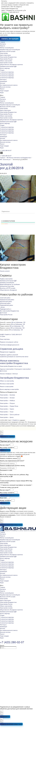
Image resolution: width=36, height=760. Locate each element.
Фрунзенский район (6, 301)
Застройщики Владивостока (14, 377)
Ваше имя (3, 498)
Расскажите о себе (6, 470)
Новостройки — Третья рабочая (9, 414)
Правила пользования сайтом (9, 342)
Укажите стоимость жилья (8, 458)
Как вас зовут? (5, 445)
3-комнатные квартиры (7, 76)
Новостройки (4, 53)
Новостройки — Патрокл (7, 403)
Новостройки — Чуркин (7, 409)
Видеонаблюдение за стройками (10, 284)
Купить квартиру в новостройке (9, 389)
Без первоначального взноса (8, 85)
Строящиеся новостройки (22, 369)
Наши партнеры (5, 339)
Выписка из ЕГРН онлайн (7, 51)
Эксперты (3, 44)
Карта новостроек (5, 55)
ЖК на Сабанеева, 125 (18, 322)
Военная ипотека (5, 87)
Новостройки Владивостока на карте (11, 366)
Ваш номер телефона (7, 447)
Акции (2, 92)
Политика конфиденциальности (9, 345)
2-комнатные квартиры (7, 74)
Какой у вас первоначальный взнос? (12, 461)
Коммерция (3, 81)
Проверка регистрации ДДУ (8, 66)
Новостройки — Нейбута (7, 400)
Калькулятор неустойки (7, 286)
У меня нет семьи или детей (9, 487)
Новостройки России (6, 59)
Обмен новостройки (6, 61)
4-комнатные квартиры (7, 77)
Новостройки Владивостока (8, 57)
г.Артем (2, 307)
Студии (2, 70)
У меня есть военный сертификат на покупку (16, 485)
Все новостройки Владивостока (9, 311)
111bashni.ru (15, 420)
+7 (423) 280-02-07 (5, 150)
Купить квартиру (5, 68)
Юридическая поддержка (7, 352)
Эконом (2, 374)
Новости (2, 46)
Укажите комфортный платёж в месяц (12, 465)
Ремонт (2, 89)
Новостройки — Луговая (7, 398)
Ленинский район (5, 303)
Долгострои (3, 313)
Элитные (15, 374)
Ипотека (2, 83)
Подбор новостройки (6, 279)
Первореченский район (7, 299)
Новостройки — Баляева (7, 395)
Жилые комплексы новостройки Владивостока (14, 362)
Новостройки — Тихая (6, 412)
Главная (2, 42)
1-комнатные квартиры (7, 72)
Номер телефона (5, 500)
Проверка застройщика (7, 282)
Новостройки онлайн (6, 62)
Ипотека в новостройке (7, 384)
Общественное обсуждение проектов (11, 64)
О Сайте (2, 336)
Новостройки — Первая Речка (9, 406)
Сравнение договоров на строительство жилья (14, 356)
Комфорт (8, 374)
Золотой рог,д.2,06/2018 (11, 166)
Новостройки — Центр (6, 417)
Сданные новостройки (6, 369)
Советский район (5, 298)
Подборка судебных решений (9, 355)
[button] (18, 95)
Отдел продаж (4, 91)
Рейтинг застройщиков (7, 48)
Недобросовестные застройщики (10, 49)
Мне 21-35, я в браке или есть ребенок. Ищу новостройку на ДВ (14, 475)
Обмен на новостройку (7, 381)
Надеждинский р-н (5, 309)
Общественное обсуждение (8, 290)
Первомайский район (6, 305)
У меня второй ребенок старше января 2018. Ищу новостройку (16, 481)
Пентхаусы (3, 79)
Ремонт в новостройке (6, 386)
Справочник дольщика (11, 348)
